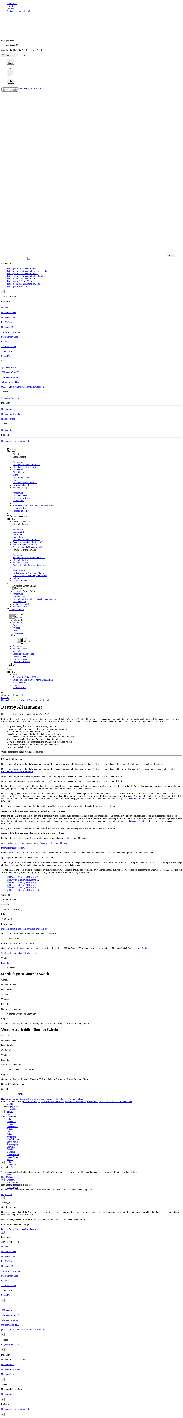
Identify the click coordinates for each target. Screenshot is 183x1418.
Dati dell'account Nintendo (19, 11)
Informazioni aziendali (43, 1099)
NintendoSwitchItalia (10, 414)
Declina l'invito (8, 1229)
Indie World (18, 651)
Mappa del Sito (19, 687)
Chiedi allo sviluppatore (23, 654)
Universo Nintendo (21, 485)
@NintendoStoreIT (10, 372)
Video (15, 630)
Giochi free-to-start (21, 477)
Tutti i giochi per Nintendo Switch (22, 273)
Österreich (11, 1139)
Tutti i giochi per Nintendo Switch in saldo (26, 276)
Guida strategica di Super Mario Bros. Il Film (33, 680)
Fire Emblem (7, 322)
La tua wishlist (19, 508)
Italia (9, 1119)
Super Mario (6, 351)
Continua (12, 1177)
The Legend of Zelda (10, 332)
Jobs (15, 685)
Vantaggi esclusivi (21, 604)
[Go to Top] (91, 692)
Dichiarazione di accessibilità (112, 1101)
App (15, 625)
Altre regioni (12, 1187)
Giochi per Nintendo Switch (25, 467)
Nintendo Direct (20, 648)
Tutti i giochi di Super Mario (19, 281)
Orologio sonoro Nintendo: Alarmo (28, 573)
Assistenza (28, 1099)
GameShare (18, 537)
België (10, 1104)
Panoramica (12, 3)
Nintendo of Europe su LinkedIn (16, 441)
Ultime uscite (18, 469)
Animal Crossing (8, 346)
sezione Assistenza (139, 798)
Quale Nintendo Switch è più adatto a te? (31, 565)
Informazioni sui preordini (13, 848)
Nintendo (5, 307)
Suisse (10, 1149)
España (10, 1111)
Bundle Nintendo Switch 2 (25, 544)
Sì (11, 1194)
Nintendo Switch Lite (22, 562)
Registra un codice (21, 511)
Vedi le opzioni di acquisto (31, 88)
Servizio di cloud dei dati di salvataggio (19, 953)
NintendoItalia (7, 409)
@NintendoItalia (8, 367)
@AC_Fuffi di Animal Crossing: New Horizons (23, 387)
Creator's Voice (19, 656)
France (10, 1114)
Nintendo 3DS (7, 327)
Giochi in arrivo (20, 472)
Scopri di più (141, 948)
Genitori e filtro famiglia (12, 1099)
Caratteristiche (19, 532)
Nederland (11, 1164)
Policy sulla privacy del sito (71, 1099)
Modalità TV (42, 929)
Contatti (128, 1101)
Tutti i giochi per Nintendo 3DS (21, 278)
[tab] (91, 1094)
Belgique (11, 1124)
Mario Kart (6, 356)
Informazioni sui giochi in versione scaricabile (33, 505)
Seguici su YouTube (10, 398)
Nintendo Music (20, 606)
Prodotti (16, 628)
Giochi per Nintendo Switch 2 (26, 464)
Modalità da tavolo (26, 929)
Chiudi (4, 1177)
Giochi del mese (20, 495)
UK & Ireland (13, 1154)
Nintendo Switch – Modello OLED (29, 557)
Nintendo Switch (8, 312)
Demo (15, 475)
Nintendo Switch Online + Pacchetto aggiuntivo (34, 599)
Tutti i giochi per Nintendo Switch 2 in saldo (27, 271)
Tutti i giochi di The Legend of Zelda (23, 284)
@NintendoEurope (9, 377)
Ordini (10, 6)
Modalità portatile (9, 929)
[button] (94, 448)
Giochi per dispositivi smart (25, 482)
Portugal (10, 1144)
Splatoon (5, 341)
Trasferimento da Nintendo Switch (28, 547)
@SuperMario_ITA (10, 382)
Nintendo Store (8, 317)
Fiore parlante (19, 570)
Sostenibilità (92, 1101)
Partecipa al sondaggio (25, 1229)
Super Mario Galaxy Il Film (25, 677)
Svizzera (11, 1180)
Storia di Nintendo (21, 580)
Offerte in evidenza (21, 498)
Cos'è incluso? (19, 596)
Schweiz (11, 1174)
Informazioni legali (31, 1101)
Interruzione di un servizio (52, 1101)
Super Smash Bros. (9, 337)
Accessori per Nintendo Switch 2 (27, 542)
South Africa (12, 1142)
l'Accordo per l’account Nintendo (17, 771)
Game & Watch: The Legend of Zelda (30, 575)
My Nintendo (19, 682)
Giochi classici (19, 601)
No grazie (6, 1194)
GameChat (17, 534)
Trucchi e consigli (21, 659)
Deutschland (12, 1109)
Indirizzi (10, 8)
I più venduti (18, 500)
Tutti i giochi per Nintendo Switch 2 (23, 268)
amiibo (16, 578)
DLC (15, 480)
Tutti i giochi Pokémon (17, 286)
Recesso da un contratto (75, 1101)
